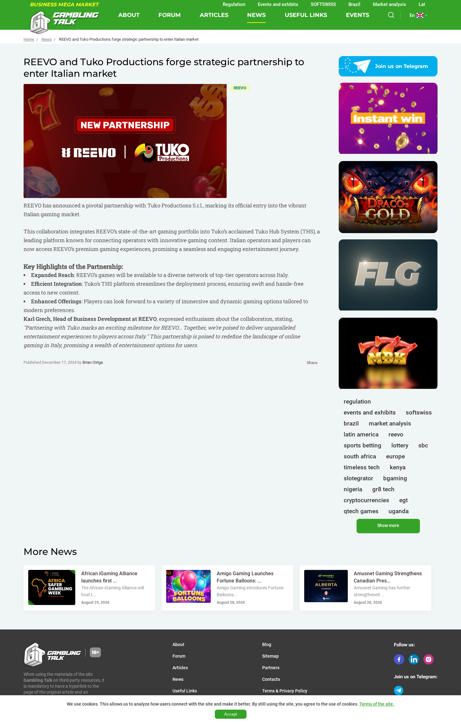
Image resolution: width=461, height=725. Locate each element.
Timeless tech (362, 467)
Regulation (218, 4)
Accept (230, 714)
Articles (214, 15)
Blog (266, 644)
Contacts (271, 679)
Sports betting (362, 445)
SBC (423, 445)
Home (29, 39)
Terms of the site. (376, 704)
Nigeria (353, 489)
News (256, 15)
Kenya (397, 467)
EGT (403, 500)
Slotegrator (358, 478)
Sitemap (270, 656)
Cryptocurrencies (366, 500)
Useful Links (306, 15)
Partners (270, 667)
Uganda (399, 511)
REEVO (240, 88)
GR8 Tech (383, 489)
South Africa (360, 456)
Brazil (339, 4)
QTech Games (361, 511)
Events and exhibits (262, 4)
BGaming (395, 478)
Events (357, 15)
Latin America (417, 4)
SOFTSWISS (308, 4)
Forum (169, 15)
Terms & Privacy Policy (284, 690)
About (129, 15)
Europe (395, 456)
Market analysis (374, 4)
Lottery (399, 445)
